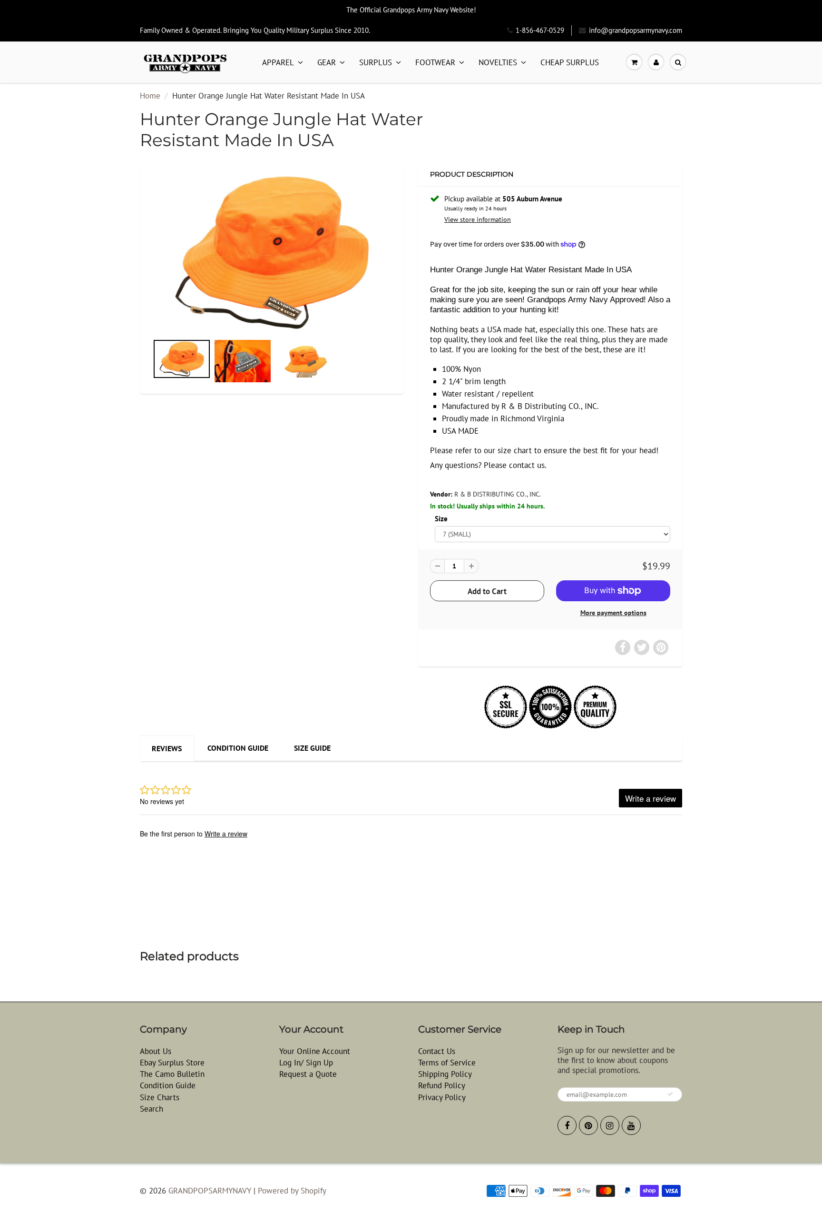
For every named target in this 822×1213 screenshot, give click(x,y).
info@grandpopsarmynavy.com (635, 30)
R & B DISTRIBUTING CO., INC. (497, 494)
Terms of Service (447, 1062)
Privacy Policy (442, 1097)
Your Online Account (314, 1051)
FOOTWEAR (435, 62)
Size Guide (312, 748)
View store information (477, 219)
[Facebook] (567, 1125)
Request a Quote (308, 1074)
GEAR (326, 62)
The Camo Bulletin (172, 1074)
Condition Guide (237, 748)
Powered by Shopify (292, 1190)
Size (441, 518)
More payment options (613, 612)
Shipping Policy (445, 1074)
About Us (155, 1051)
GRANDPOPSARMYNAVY (209, 1190)
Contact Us (436, 1051)
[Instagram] (609, 1125)
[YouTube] (631, 1125)
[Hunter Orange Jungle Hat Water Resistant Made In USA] (272, 252)
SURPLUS (375, 62)
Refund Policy (441, 1085)
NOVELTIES (498, 62)
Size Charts (159, 1097)
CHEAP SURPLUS (569, 62)
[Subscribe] (670, 1094)
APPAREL (278, 62)
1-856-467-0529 (540, 30)
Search (151, 1109)
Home (150, 95)
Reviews (167, 748)
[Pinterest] (588, 1125)
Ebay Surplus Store (172, 1062)
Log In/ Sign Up (306, 1062)
